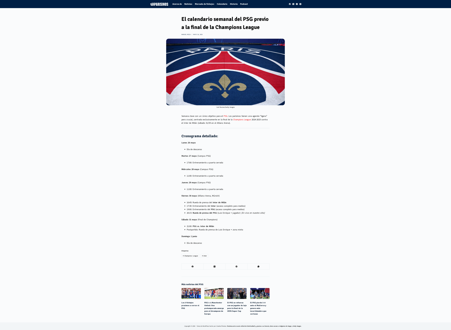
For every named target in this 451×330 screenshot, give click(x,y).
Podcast (244, 4)
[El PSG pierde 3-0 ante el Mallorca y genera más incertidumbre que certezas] (260, 293)
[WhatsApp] (259, 267)
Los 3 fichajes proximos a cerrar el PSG (190, 305)
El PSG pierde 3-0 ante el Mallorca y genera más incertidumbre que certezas (258, 308)
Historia (234, 4)
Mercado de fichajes (204, 4)
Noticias (188, 4)
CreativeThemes (221, 326)
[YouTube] (300, 4)
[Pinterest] (237, 267)
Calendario (222, 4)
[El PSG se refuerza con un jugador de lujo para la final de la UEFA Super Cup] (237, 293)
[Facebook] (290, 4)
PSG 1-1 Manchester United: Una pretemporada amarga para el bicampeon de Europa (214, 308)
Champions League (242, 119)
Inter (204, 256)
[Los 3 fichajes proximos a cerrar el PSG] (191, 293)
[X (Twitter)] (293, 4)
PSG (225, 116)
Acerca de (177, 4)
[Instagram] (297, 4)
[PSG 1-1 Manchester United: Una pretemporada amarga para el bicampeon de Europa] (214, 293)
